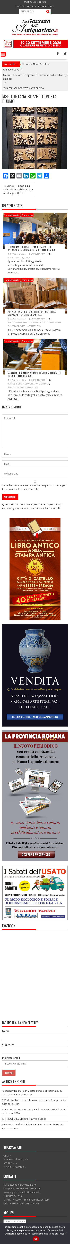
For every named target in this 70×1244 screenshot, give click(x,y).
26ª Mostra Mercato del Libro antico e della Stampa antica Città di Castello (32, 313)
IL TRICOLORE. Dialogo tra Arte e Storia (24, 1118)
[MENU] (3, 54)
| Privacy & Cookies (46, 6)
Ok (35, 1239)
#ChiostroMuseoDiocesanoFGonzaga (28, 383)
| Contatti (31, 6)
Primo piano (27, 215)
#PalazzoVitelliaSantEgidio (25, 326)
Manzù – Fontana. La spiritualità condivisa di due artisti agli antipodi (18, 189)
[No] (65, 1233)
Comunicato (38, 253)
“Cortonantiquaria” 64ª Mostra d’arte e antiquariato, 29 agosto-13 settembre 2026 (32, 248)
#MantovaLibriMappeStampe (23, 387)
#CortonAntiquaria (19, 257)
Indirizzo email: (11, 1057)
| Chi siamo (20, 6)
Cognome (8, 1044)
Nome (5, 1031)
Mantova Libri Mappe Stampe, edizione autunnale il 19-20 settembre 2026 (35, 374)
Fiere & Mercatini (12, 215)
